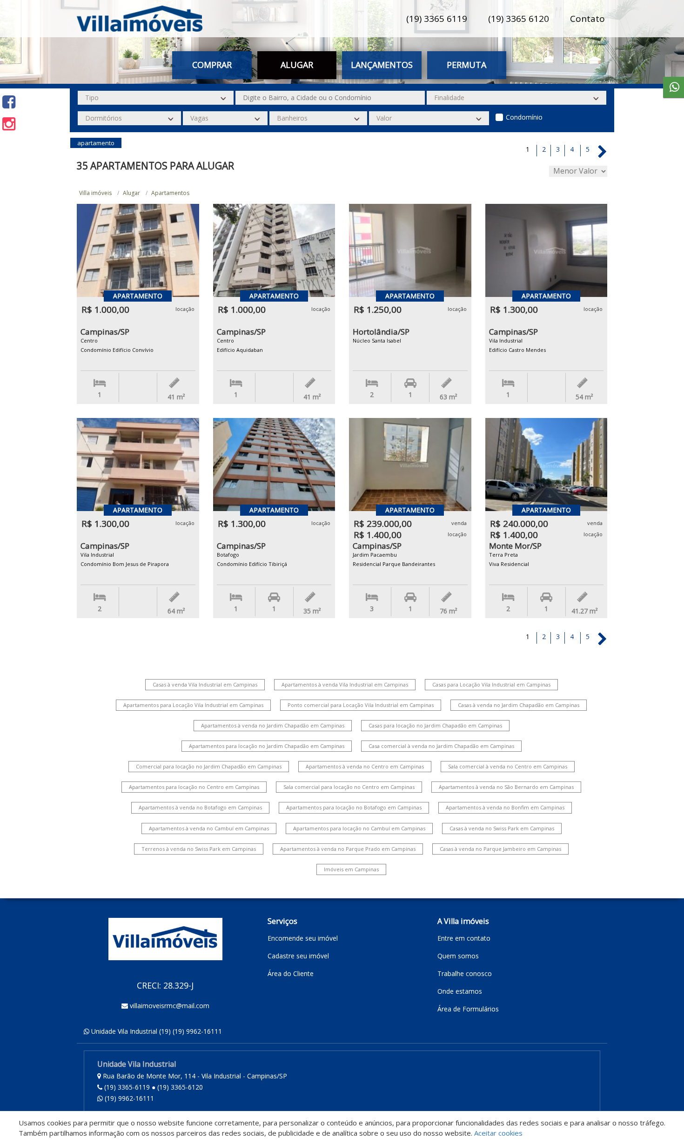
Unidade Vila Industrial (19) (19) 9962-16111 (156, 1031)
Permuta (466, 64)
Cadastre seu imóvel (298, 955)
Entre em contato (463, 938)
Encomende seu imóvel (303, 938)
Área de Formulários (468, 1008)
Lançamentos (382, 64)
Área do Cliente (291, 973)
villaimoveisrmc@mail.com (169, 1005)
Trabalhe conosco (464, 973)
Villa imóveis (95, 193)
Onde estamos (459, 991)
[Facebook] (8, 101)
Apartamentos (170, 193)
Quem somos (458, 955)
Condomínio (524, 117)
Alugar (131, 193)
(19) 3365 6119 (436, 19)
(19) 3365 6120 (518, 19)
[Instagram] (8, 123)
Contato (587, 19)
